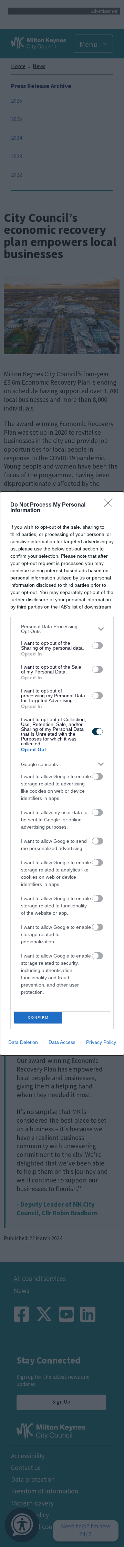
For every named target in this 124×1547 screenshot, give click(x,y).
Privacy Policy (101, 1042)
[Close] (110, 505)
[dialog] (62, 773)
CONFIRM (38, 1017)
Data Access (62, 1042)
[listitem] (62, 629)
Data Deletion (23, 1042)
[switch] (97, 645)
